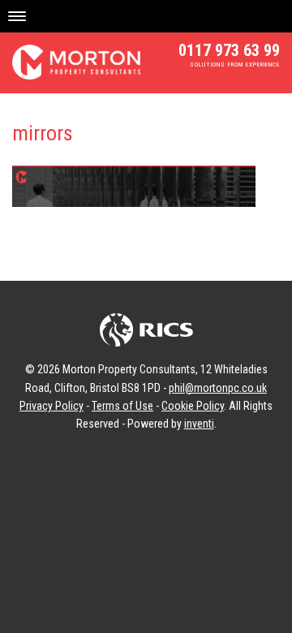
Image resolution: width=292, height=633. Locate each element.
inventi (199, 423)
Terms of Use (122, 405)
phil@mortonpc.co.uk (218, 387)
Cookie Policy (192, 405)
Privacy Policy (51, 405)
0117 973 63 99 (229, 50)
